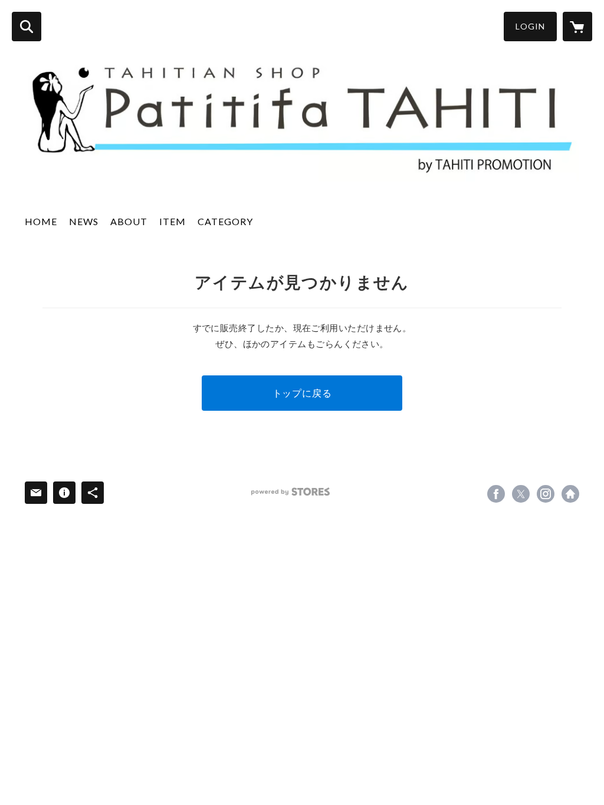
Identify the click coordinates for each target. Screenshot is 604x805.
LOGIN (530, 26)
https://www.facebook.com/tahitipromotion (496, 494)
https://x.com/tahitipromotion (521, 494)
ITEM (172, 221)
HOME (41, 221)
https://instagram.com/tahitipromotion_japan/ (545, 494)
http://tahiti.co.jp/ (570, 494)
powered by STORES (290, 491)
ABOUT (128, 221)
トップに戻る (302, 392)
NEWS (84, 221)
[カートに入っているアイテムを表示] (577, 26)
